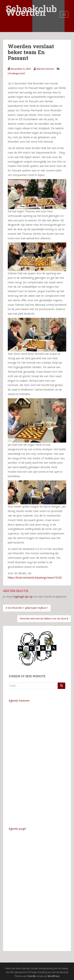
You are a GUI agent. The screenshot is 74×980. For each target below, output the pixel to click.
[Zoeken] (61, 686)
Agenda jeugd (17, 828)
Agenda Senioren (19, 700)
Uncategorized (16, 73)
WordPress (53, 976)
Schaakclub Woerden (31, 6)
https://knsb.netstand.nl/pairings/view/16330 (35, 577)
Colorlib (31, 976)
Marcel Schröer (45, 68)
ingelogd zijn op (23, 596)
